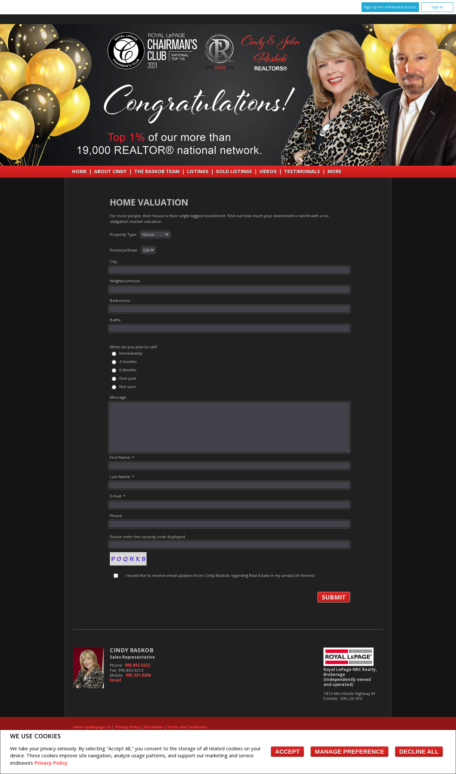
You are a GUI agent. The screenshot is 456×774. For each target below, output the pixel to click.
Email (115, 680)
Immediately (130, 353)
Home (79, 171)
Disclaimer (153, 727)
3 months (128, 361)
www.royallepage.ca (91, 727)
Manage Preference (349, 751)
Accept (287, 751)
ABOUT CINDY (110, 171)
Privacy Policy (50, 763)
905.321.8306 (138, 675)
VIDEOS (268, 171)
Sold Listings (234, 171)
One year (128, 378)
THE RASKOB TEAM (157, 171)
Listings (198, 171)
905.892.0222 (137, 665)
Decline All (419, 751)
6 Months (128, 369)
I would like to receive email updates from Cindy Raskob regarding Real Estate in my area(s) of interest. (220, 575)
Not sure (127, 386)
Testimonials (302, 171)
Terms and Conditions (187, 727)
